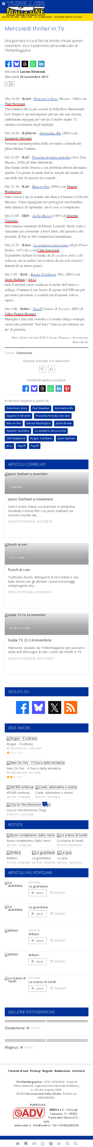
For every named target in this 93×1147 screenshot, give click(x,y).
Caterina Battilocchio (68, 17)
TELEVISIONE (19, 628)
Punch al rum (19, 569)
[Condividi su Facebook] (8, 64)
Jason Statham (15, 279)
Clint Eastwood (48, 250)
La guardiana (43, 17)
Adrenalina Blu (50, 133)
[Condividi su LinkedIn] (41, 64)
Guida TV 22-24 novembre (29, 640)
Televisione (24, 353)
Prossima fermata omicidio (51, 157)
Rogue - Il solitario (20, 744)
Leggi (39, 893)
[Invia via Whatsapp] (33, 64)
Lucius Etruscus (32, 72)
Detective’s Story (46, 98)
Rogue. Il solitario (43, 274)
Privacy (35, 1071)
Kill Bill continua (18, 793)
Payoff (37, 308)
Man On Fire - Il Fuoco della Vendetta (34, 768)
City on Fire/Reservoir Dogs (26, 810)
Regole (47, 1071)
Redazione (62, 1071)
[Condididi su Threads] (25, 64)
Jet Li (32, 279)
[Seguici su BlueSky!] (38, 707)
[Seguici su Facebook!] (22, 707)
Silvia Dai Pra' (10, 17)
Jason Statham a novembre (30, 499)
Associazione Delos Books (44, 1094)
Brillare (26, 17)
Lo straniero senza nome (51, 245)
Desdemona (15, 1028)
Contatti (78, 1071)
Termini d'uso (18, 1071)
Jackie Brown (42, 215)
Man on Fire (41, 186)
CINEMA (15, 487)
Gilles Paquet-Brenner (20, 313)
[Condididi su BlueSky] (16, 64)
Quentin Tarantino (17, 431)
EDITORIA (17, 557)
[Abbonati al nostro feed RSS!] (70, 707)
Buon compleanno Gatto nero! (29, 841)
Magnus (11, 1047)
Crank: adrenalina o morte (54, 793)
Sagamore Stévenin (18, 138)
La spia (62, 858)
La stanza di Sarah (70, 841)
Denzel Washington (38, 423)
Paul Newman (15, 103)
